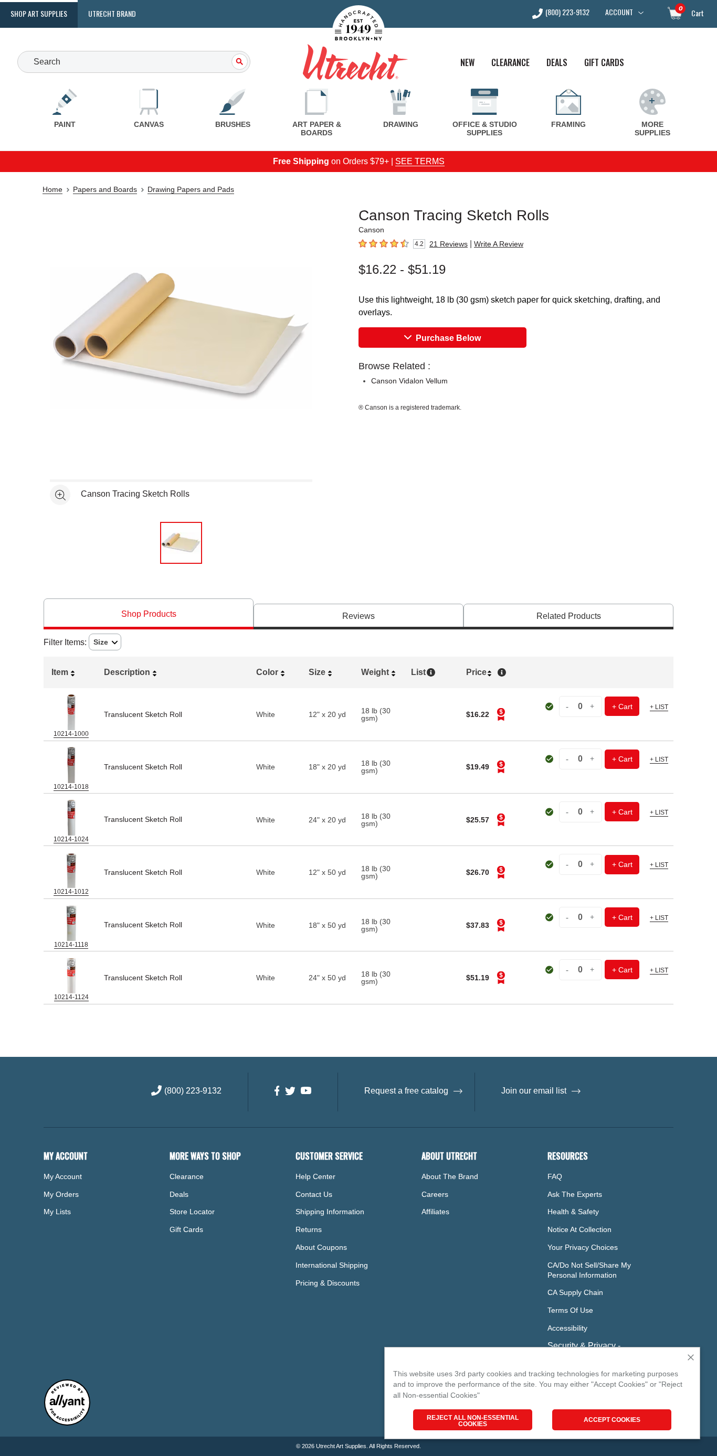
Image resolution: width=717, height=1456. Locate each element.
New (467, 63)
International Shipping (332, 1265)
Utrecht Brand (112, 13)
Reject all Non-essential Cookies (473, 1421)
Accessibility (567, 1328)
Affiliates (435, 1211)
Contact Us (314, 1194)
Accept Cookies (612, 1419)
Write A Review (498, 244)
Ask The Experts (574, 1194)
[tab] (149, 613)
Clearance (510, 63)
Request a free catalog (406, 1090)
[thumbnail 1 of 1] (181, 543)
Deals (556, 63)
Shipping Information (330, 1211)
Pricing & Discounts (328, 1283)
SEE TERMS (420, 161)
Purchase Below (448, 338)
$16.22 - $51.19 (402, 269)
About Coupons (321, 1247)
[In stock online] (550, 706)
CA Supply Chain (575, 1292)
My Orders (61, 1194)
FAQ (554, 1176)
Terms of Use (570, 1310)
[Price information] (500, 714)
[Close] (690, 1358)
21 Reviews (448, 244)
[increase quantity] (592, 706)
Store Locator (192, 1211)
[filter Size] (105, 642)
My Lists (57, 1211)
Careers (434, 1194)
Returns (309, 1229)
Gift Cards (604, 63)
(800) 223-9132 (567, 12)
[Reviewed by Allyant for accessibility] (67, 1423)
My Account (63, 1176)
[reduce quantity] (568, 706)
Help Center (315, 1176)
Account (619, 12)
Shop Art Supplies (38, 13)
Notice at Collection (579, 1229)
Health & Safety (573, 1211)
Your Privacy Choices (582, 1247)
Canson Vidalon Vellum (409, 381)
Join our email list (533, 1090)
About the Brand (449, 1176)
